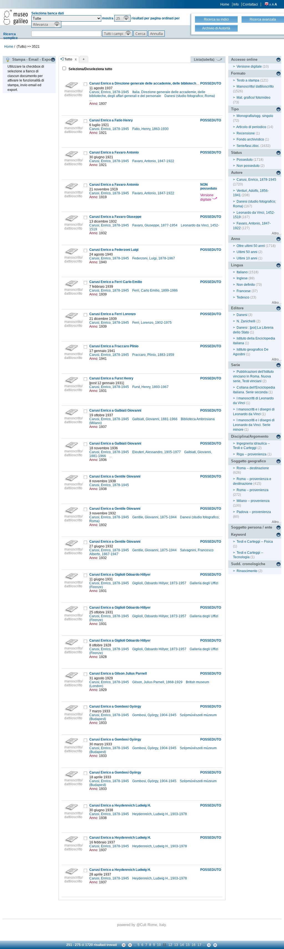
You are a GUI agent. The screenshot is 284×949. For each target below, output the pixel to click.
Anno (235, 239)
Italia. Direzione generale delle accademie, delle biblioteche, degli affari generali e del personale (147, 94)
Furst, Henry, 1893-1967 (150, 387)
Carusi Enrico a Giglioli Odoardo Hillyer (120, 574)
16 (194, 945)
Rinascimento (247, 571)
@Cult (142, 925)
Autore (236, 172)
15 (188, 945)
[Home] (15, 17)
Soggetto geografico (248, 461)
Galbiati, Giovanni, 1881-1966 (155, 419)
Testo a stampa (248, 80)
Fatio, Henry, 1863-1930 (150, 129)
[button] (122, 18)
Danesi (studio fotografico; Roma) (190, 96)
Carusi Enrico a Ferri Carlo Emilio (115, 282)
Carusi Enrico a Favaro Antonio (114, 152)
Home (224, 4)
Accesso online (244, 59)
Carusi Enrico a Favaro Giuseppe (115, 217)
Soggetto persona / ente (251, 527)
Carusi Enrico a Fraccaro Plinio (113, 346)
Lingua (237, 265)
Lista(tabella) (204, 60)
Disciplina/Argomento (249, 436)
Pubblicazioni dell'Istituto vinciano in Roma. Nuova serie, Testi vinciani (253, 376)
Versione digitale (207, 197)
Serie (235, 365)
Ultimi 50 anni (247, 252)
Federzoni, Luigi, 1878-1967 (154, 258)
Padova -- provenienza (254, 512)
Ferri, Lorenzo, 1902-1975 (152, 323)
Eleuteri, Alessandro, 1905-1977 (157, 452)
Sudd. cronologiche (248, 564)
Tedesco (243, 297)
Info (236, 4)
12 (170, 945)
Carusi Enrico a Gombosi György (115, 706)
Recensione (246, 133)
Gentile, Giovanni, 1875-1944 (155, 517)
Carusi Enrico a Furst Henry (111, 378)
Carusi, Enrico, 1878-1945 (109, 92)
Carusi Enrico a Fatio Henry (111, 120)
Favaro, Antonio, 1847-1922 (153, 161)
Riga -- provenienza (252, 454)
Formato (238, 73)
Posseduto (245, 160)
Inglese (242, 278)
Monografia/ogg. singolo (255, 116)
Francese (244, 291)
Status (236, 152)
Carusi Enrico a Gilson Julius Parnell (118, 673)
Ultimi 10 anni (247, 258)
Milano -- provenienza (253, 501)
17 (199, 945)
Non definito (246, 285)
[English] (266, 4)
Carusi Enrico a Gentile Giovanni (114, 476)
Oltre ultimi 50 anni (251, 246)
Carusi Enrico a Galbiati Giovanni (115, 410)
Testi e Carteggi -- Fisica (255, 542)
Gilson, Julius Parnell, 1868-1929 (157, 682)
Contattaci (250, 4)
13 (176, 945)
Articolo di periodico (251, 127)
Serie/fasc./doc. (248, 146)
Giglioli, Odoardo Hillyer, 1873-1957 (159, 583)
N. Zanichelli (246, 321)
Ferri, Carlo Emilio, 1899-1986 (155, 290)
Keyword (238, 534)
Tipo (235, 109)
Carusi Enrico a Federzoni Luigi (113, 250)
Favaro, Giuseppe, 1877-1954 (155, 225)
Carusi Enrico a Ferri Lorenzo (112, 314)
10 (159, 945)
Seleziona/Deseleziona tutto (90, 69)
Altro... (276, 233)
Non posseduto (248, 166)
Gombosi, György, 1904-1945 (154, 715)
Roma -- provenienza (252, 490)
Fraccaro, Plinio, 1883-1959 (153, 355)
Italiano (242, 272)
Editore (237, 308)
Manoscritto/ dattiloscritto (255, 86)
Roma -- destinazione (253, 468)
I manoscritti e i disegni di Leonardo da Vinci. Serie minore (254, 425)
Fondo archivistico (251, 139)
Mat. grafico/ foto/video (253, 98)
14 (182, 945)
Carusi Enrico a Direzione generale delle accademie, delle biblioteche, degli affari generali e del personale (172, 83)
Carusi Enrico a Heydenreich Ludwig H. (120, 805)
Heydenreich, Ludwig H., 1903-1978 (160, 814)
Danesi (242, 315)
